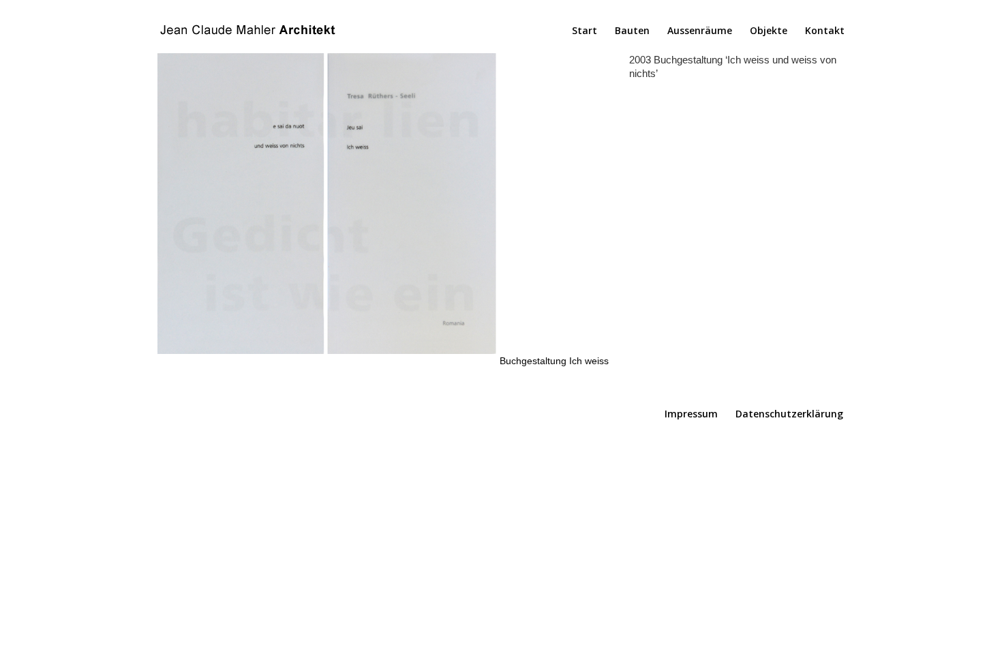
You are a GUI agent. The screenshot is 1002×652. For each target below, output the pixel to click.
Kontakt (825, 31)
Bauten (632, 31)
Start (584, 31)
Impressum (691, 413)
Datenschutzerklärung (789, 413)
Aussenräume (699, 31)
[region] (383, 210)
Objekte (768, 31)
